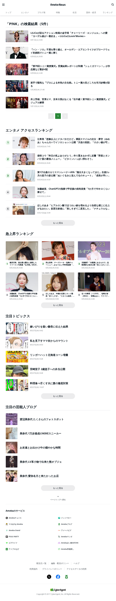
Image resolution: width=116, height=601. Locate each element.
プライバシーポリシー (52, 569)
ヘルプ (77, 563)
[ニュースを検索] (112, 4)
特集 (58, 12)
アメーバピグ (66, 530)
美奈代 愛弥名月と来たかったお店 (39, 476)
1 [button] (58, 116)
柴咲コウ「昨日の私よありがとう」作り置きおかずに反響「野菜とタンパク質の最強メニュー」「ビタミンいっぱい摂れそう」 (73, 157)
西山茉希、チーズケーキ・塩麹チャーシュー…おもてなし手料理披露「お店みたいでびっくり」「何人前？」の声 (60, 266)
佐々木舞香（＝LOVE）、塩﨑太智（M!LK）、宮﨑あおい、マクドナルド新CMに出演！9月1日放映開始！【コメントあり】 (95, 297)
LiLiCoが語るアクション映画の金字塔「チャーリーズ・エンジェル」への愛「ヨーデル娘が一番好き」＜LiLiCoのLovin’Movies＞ (69, 34)
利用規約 (33, 569)
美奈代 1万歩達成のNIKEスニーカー (40, 433)
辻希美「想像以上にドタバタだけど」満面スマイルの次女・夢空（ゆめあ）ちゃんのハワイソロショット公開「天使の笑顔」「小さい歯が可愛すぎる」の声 (73, 142)
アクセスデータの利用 (76, 569)
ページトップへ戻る (58, 499)
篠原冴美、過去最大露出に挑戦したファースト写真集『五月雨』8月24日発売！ (24, 265)
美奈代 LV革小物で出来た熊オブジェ (41, 461)
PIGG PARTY (14, 536)
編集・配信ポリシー (60, 563)
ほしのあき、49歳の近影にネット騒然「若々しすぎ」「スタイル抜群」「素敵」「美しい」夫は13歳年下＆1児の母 (60, 297)
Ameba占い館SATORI (69, 543)
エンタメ (25, 12)
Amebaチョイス (15, 518)
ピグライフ (13, 543)
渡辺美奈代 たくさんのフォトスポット (42, 419)
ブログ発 (41, 12)
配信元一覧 (41, 563)
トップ (8, 12)
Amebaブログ (66, 524)
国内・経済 (91, 12)
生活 (75, 12)
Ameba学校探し (67, 549)
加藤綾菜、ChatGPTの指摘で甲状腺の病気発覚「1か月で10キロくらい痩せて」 (24, 296)
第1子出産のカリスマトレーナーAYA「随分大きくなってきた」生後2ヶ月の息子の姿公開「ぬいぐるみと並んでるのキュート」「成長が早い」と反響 (73, 175)
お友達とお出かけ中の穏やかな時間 (40, 447)
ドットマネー (66, 518)
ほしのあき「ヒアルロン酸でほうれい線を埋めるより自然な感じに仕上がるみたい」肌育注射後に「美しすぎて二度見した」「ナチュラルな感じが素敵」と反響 (73, 208)
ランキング (108, 12)
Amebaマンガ (66, 536)
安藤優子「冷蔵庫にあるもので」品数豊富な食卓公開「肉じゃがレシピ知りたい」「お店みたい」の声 (95, 265)
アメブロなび (14, 549)
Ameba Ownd (14, 530)
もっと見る (58, 222)
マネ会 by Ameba (16, 524)
